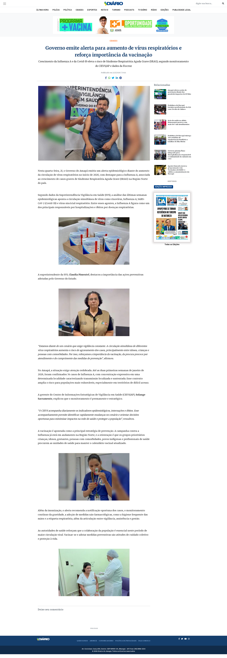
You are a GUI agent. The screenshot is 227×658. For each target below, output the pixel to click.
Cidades (79, 10)
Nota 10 (104, 10)
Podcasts (129, 10)
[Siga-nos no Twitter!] (182, 639)
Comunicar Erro (106, 641)
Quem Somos (82, 641)
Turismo (116, 10)
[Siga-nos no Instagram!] (189, 639)
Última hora (42, 10)
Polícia (56, 10)
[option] (113, 25)
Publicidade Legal (181, 10)
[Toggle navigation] (4, 3)
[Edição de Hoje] (172, 217)
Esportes (92, 10)
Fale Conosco (144, 641)
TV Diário (142, 10)
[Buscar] (223, 3)
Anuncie (93, 641)
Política (67, 10)
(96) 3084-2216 (139, 649)
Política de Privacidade (125, 641)
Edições (165, 10)
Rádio (154, 10)
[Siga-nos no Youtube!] (186, 639)
